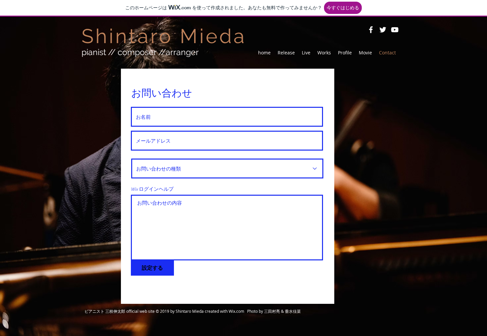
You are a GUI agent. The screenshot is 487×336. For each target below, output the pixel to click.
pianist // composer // (140, 52)
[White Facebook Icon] (370, 29)
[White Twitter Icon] (382, 29)
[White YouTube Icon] (394, 29)
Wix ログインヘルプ (152, 189)
